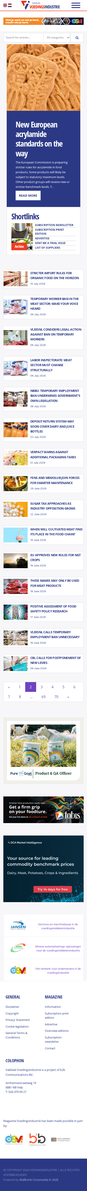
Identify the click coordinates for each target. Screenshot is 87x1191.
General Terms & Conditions (16, 1035)
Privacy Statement (18, 1020)
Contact (50, 1048)
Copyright (12, 1013)
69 (43, 696)
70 (56, 696)
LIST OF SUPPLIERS (47, 248)
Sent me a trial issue (50, 243)
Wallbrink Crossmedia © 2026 (38, 1180)
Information (53, 1007)
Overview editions (57, 1031)
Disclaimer (12, 1007)
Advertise (42, 238)
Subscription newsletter (54, 225)
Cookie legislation (17, 1026)
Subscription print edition (49, 232)
